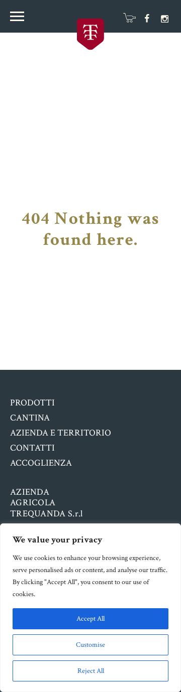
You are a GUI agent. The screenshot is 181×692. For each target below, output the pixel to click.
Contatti (32, 448)
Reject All (90, 670)
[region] (90, 607)
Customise (90, 644)
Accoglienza (41, 463)
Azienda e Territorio (60, 433)
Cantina (30, 418)
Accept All (90, 618)
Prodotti (32, 402)
